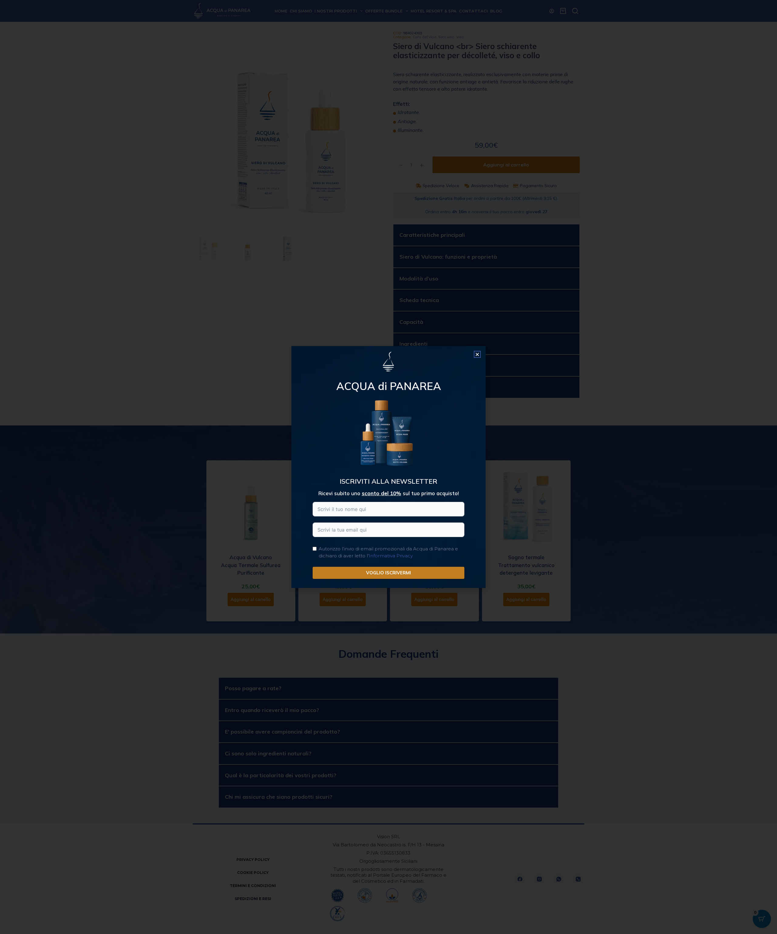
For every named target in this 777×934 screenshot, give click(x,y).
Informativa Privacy (391, 556)
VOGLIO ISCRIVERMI (388, 573)
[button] (477, 354)
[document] (388, 467)
